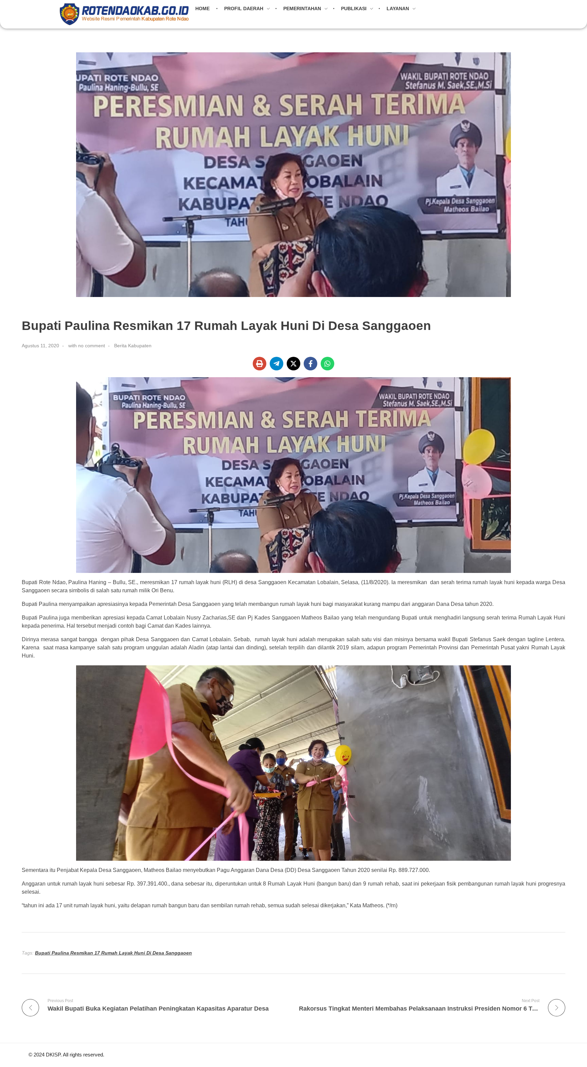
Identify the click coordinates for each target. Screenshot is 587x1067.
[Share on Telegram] (276, 363)
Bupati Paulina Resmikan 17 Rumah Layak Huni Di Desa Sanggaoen (113, 953)
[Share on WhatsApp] (327, 363)
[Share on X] (293, 363)
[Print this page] (259, 363)
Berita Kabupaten (133, 345)
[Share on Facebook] (310, 363)
